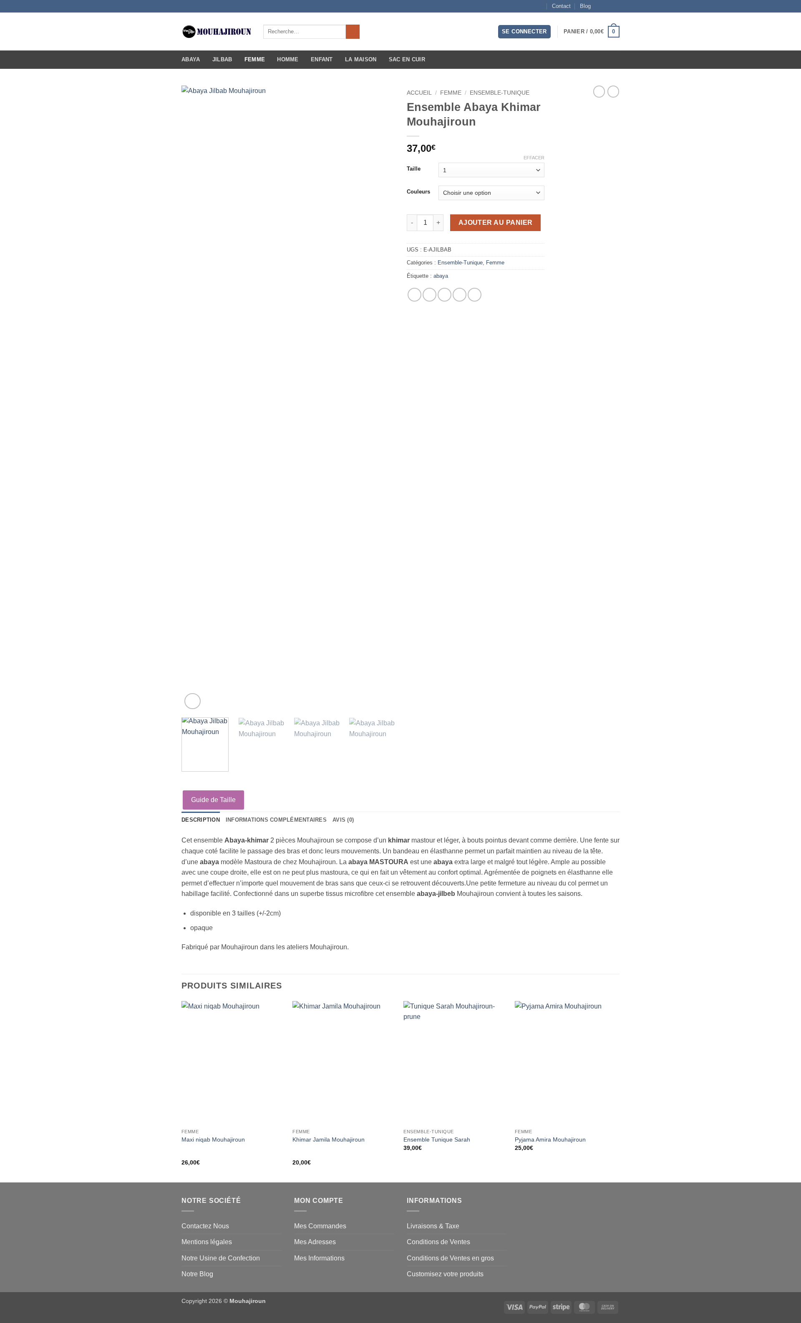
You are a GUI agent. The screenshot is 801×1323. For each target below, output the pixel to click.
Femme (254, 59)
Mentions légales (206, 1241)
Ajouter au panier (495, 222)
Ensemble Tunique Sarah (436, 1139)
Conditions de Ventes (438, 1241)
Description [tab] (200, 820)
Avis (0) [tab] (343, 820)
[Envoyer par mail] (444, 295)
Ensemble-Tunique (499, 93)
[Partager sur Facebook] (414, 295)
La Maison (360, 59)
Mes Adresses (315, 1241)
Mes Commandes (320, 1226)
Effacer (534, 157)
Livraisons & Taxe (433, 1226)
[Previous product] (613, 91)
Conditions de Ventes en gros (450, 1258)
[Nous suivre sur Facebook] (599, 6)
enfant (322, 59)
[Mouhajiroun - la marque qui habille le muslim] (216, 31)
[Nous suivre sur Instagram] (607, 6)
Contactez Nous (205, 1226)
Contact (561, 6)
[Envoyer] (353, 32)
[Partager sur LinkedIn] (474, 295)
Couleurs (418, 192)
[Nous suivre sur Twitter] (615, 6)
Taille (414, 169)
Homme (287, 59)
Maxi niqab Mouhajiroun (213, 1139)
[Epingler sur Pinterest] (459, 295)
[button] (524, 32)
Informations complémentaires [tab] (276, 820)
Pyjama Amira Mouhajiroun (550, 1139)
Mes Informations (319, 1258)
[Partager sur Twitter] (429, 295)
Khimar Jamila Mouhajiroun (328, 1139)
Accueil (419, 93)
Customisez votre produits (445, 1274)
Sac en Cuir (407, 59)
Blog (585, 6)
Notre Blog (197, 1274)
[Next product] (599, 91)
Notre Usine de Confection (220, 1258)
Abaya (190, 59)
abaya (440, 276)
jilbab (222, 59)
